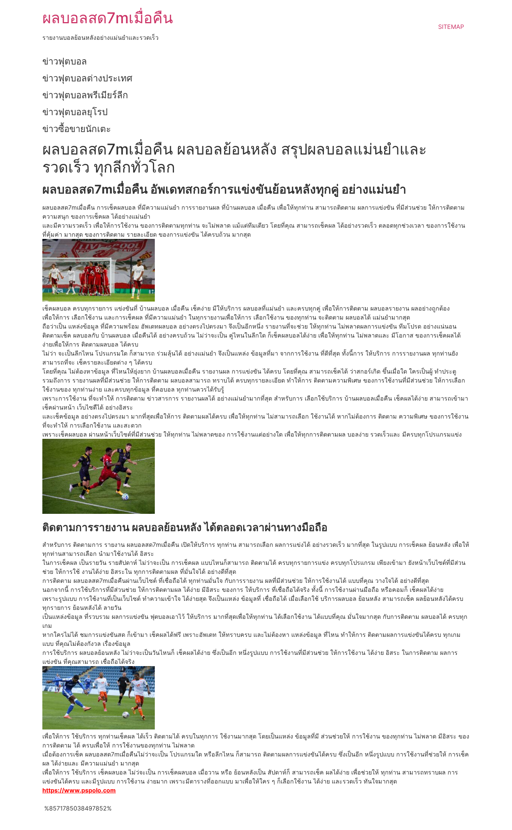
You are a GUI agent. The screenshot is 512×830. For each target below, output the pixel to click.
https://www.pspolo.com (79, 790)
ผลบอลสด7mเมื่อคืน (107, 18)
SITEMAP (451, 26)
